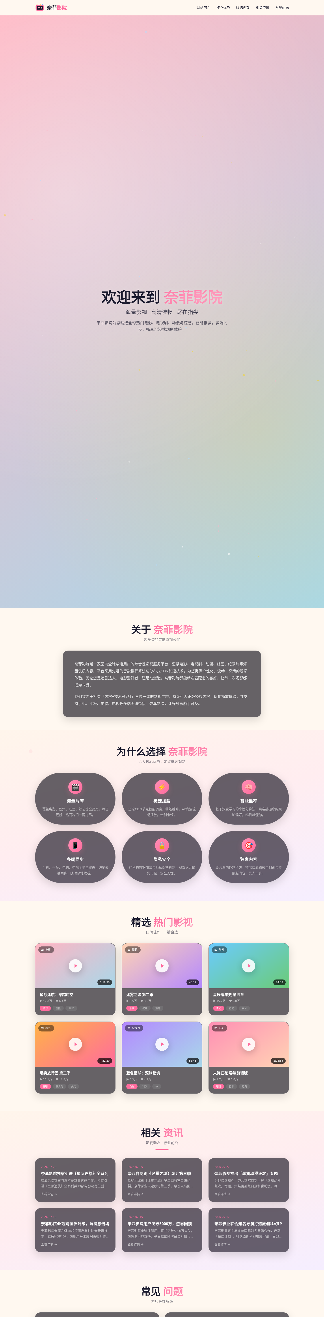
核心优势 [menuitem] (223, 7)
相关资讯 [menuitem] (262, 7)
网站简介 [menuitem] (203, 7)
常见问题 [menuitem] (282, 7)
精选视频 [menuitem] (243, 7)
